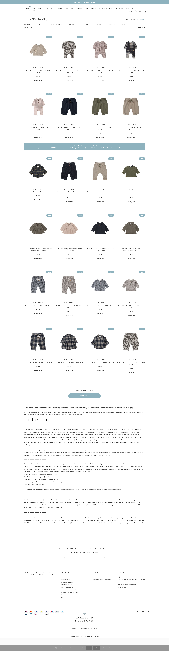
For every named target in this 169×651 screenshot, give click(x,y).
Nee (97, 648)
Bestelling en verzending (67, 582)
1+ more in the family (61, 518)
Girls (66, 8)
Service (131, 11)
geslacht (110, 24)
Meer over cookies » (107, 648)
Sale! (46, 8)
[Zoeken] (140, 11)
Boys (72, 8)
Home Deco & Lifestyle (105, 8)
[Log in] (136, 11)
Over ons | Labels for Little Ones (69, 577)
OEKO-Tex (56, 434)
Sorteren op (27, 27)
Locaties (95, 572)
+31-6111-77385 (125, 577)
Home (128, 19)
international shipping (90, 518)
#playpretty (68, 414)
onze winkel (60, 414)
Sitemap (63, 597)
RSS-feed (96, 628)
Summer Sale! (119, 8)
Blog (127, 8)
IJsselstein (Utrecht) (97, 577)
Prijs (122, 24)
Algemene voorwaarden (67, 595)
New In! (53, 8)
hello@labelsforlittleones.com (128, 584)
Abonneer (99, 558)
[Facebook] (137, 611)
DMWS (91, 628)
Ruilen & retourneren (66, 584)
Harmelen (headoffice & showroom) (101, 579)
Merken (41, 24)
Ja (89, 648)
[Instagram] (143, 611)
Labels (40, 8)
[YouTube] (148, 611)
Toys (86, 8)
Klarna (41, 414)
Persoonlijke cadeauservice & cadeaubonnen (72, 589)
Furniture (93, 8)
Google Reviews (95, 636)
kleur (86, 24)
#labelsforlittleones (76, 414)
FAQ (133, 8)
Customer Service (65, 579)
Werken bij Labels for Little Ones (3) (70, 592)
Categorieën (27, 24)
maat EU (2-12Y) (72, 24)
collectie (98, 24)
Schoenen (79, 8)
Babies (60, 8)
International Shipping (67, 587)
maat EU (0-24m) (55, 24)
